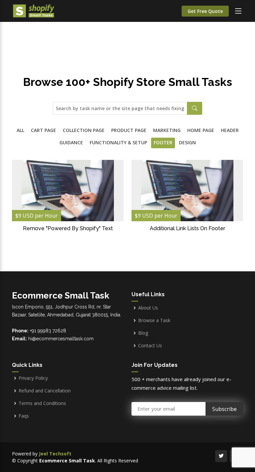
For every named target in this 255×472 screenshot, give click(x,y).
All (20, 130)
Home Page (200, 130)
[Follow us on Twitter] (221, 456)
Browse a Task (154, 320)
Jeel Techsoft (55, 453)
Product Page (128, 130)
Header (230, 130)
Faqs (24, 416)
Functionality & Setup (118, 142)
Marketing (167, 130)
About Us (148, 307)
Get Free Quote (205, 11)
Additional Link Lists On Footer (187, 228)
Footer (163, 142)
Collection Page (84, 130)
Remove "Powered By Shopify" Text (68, 228)
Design (187, 142)
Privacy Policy (33, 378)
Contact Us (150, 345)
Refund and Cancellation (45, 390)
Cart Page (43, 130)
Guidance (71, 142)
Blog (143, 333)
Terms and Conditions (42, 403)
